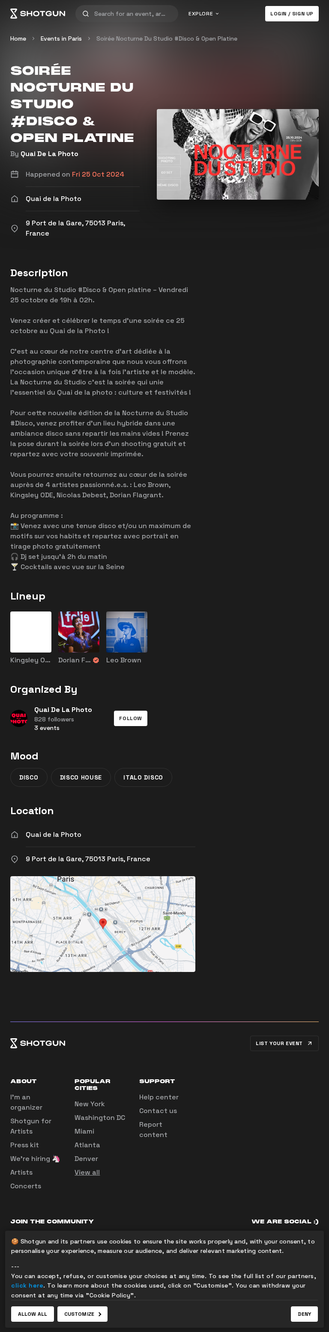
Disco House (81, 777)
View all (87, 1172)
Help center (159, 1097)
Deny (304, 1314)
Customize (79, 1314)
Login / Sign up (292, 13)
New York (90, 1103)
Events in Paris (61, 38)
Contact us (158, 1110)
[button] (130, 718)
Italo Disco (143, 777)
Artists (21, 1172)
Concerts (25, 1185)
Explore (200, 13)
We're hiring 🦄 (35, 1158)
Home (18, 38)
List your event (279, 1043)
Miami (84, 1131)
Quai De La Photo (49, 153)
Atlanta (87, 1144)
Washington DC (100, 1117)
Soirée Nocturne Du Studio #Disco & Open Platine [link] (166, 38)
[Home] (37, 14)
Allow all (32, 1314)
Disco (29, 777)
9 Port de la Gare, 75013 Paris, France (88, 858)
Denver (86, 1158)
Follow (130, 718)
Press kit (24, 1144)
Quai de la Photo (53, 834)
